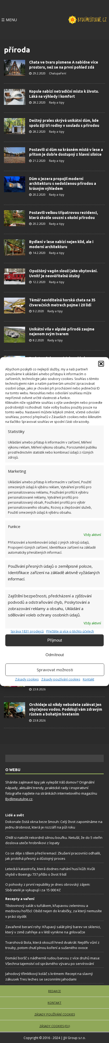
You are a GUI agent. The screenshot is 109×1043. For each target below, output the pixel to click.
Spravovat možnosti (55, 669)
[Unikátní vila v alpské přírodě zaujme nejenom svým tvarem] (14, 335)
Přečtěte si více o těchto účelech (70, 631)
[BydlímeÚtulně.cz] (87, 19)
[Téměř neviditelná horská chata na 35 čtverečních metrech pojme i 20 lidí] (14, 306)
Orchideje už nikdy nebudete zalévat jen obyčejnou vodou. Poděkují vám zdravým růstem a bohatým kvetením (65, 709)
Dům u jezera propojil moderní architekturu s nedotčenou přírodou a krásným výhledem (62, 183)
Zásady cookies (27, 679)
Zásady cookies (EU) (54, 1026)
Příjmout (54, 640)
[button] (101, 363)
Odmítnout (55, 654)
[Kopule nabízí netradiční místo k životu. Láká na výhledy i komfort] (14, 97)
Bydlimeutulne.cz (19, 798)
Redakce (54, 991)
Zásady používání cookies (60, 679)
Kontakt (88, 679)
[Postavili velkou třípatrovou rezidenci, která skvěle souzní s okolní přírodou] (14, 218)
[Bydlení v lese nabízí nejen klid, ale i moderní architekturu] (14, 247)
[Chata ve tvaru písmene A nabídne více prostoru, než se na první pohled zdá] (14, 68)
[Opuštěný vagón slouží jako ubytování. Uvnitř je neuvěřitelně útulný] (14, 276)
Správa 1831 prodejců (27, 631)
